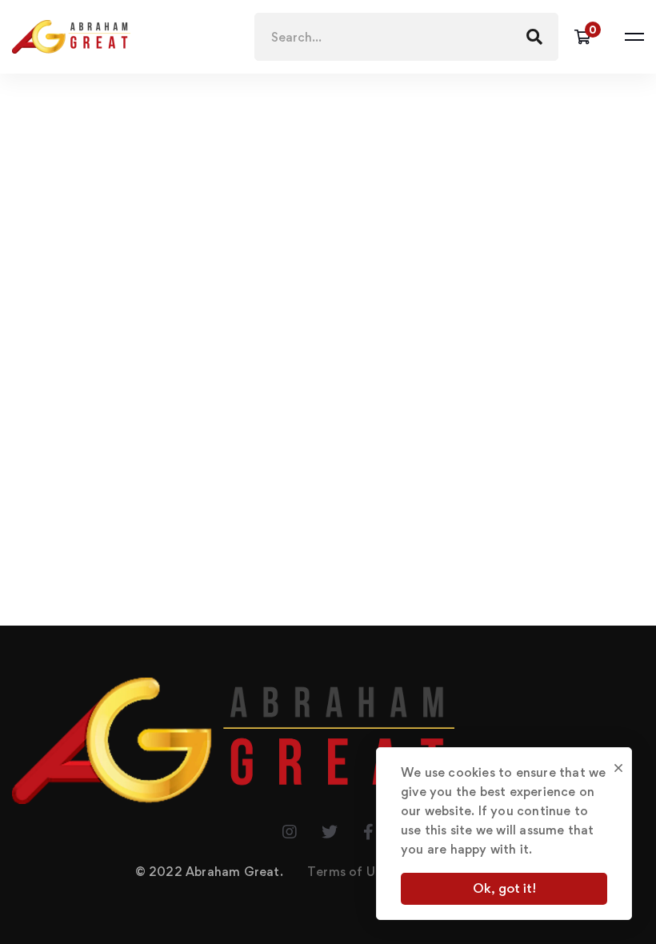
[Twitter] (329, 832)
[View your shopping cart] (587, 37)
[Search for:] (406, 37)
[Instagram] (289, 832)
